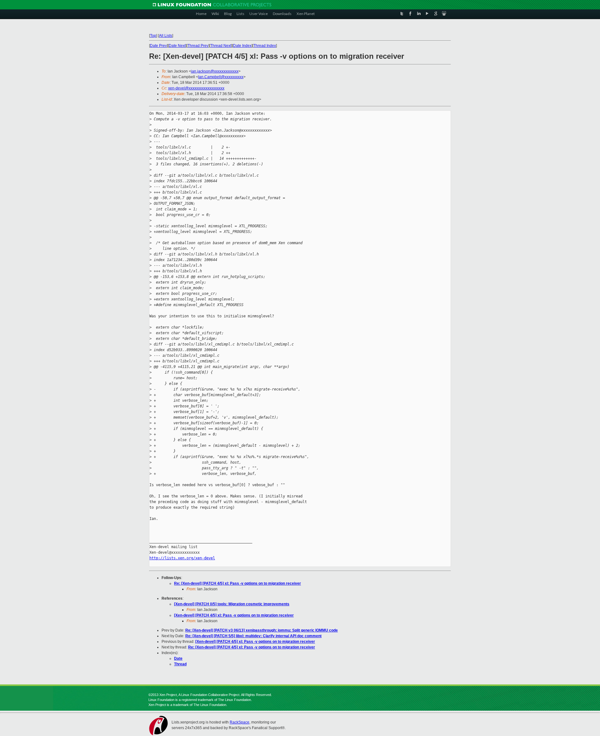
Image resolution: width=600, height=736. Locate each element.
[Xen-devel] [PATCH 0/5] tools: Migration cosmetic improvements (231, 604)
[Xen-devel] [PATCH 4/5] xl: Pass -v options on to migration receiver (234, 615)
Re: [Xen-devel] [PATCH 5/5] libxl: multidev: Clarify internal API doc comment (253, 636)
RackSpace (239, 722)
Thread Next (220, 45)
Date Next (177, 45)
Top (153, 35)
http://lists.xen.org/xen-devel (182, 558)
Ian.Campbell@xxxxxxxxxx (220, 77)
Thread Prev (198, 45)
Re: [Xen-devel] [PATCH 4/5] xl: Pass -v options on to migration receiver (237, 583)
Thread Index (264, 45)
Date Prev (158, 45)
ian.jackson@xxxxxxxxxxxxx (214, 71)
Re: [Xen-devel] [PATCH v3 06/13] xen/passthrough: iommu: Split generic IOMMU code (261, 630)
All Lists (165, 35)
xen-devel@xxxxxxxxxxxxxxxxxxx (196, 88)
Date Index (242, 45)
